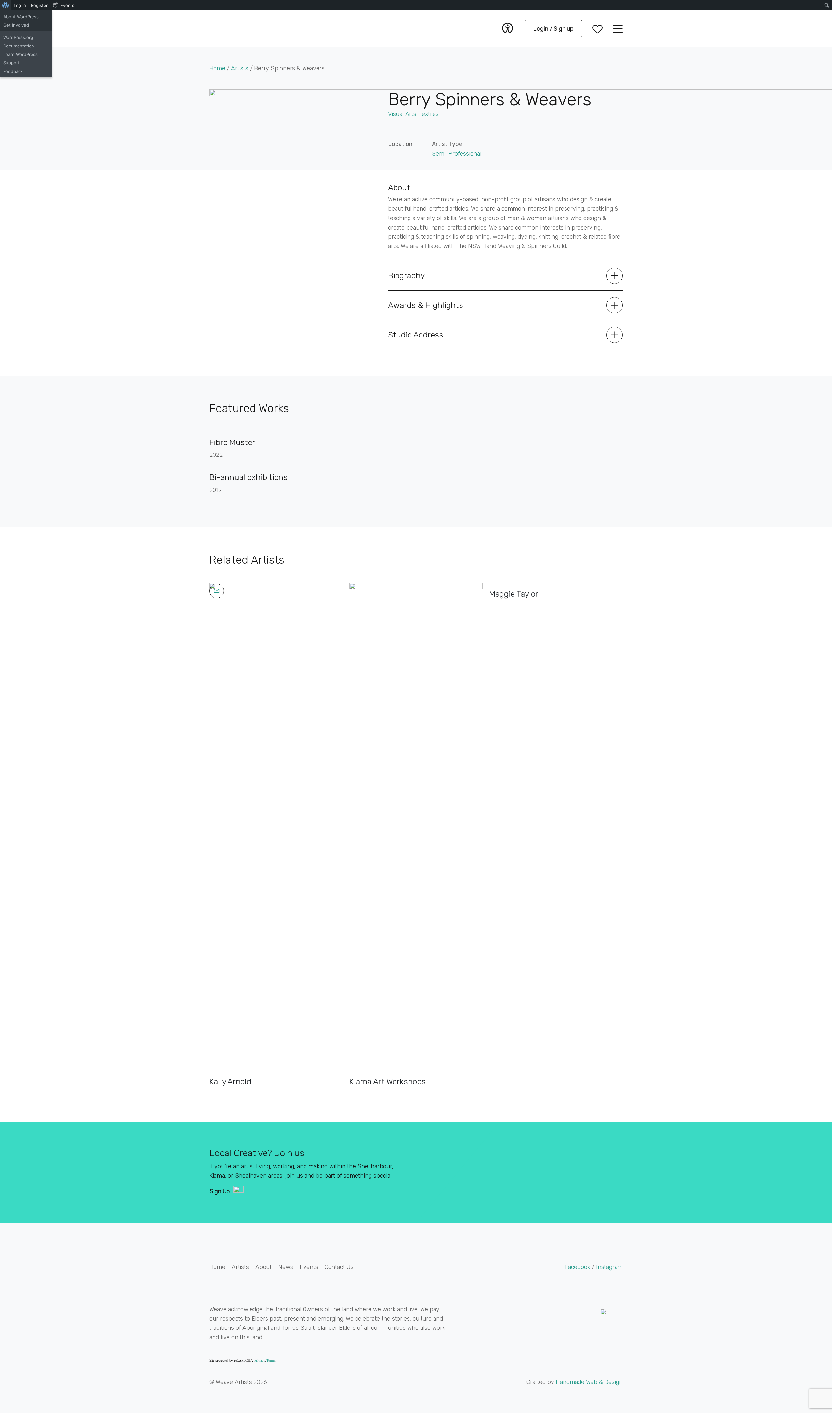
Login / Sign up (553, 28)
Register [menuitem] (39, 5)
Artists (239, 68)
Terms (270, 1360)
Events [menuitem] (67, 5)
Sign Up (220, 1191)
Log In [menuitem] (20, 5)
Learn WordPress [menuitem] (20, 54)
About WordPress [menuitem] (21, 16)
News (285, 1267)
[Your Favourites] (597, 28)
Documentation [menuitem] (18, 45)
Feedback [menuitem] (13, 71)
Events (309, 1267)
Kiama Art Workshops (387, 1081)
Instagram (609, 1267)
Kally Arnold (230, 1081)
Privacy (259, 1360)
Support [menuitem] (11, 62)
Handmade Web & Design (589, 1382)
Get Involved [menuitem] (16, 25)
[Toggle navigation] (618, 29)
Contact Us (339, 1267)
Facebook (578, 1267)
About (263, 1267)
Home (217, 68)
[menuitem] (5, 5)
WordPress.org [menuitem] (18, 37)
